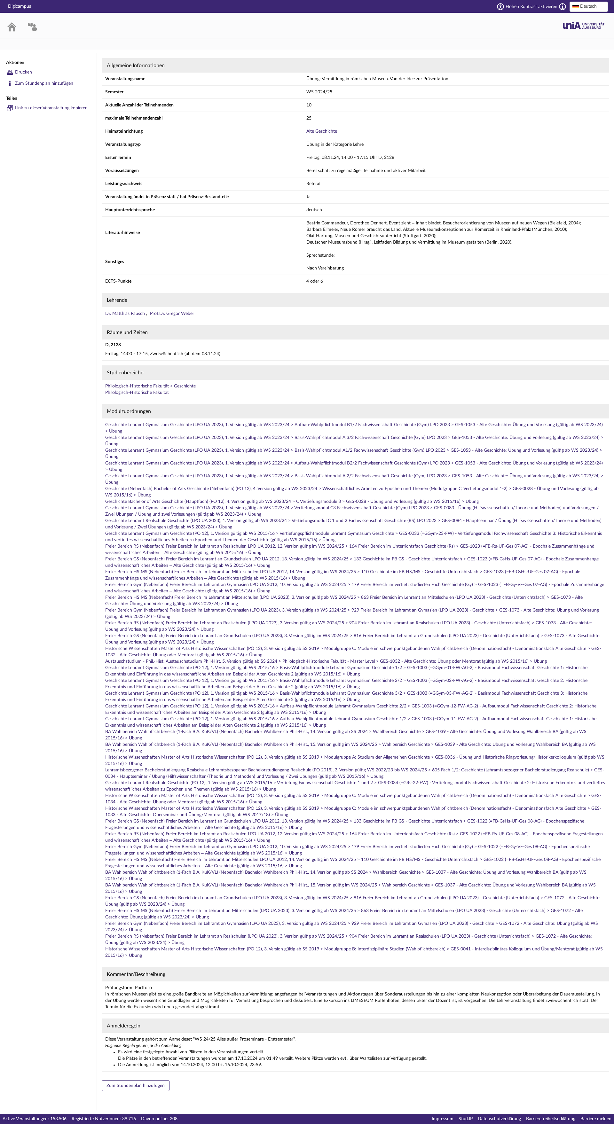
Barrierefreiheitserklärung (550, 1119)
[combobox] (589, 7)
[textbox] (589, 6)
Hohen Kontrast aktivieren (531, 6)
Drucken (23, 72)
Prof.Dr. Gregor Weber (172, 313)
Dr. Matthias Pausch (125, 313)
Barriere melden (595, 1119)
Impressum (442, 1119)
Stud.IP (466, 1119)
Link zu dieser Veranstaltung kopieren (51, 108)
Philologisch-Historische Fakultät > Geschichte (150, 386)
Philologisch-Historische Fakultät (137, 392)
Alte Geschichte (321, 131)
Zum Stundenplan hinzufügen (44, 83)
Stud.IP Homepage (583, 25)
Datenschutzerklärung (499, 1119)
